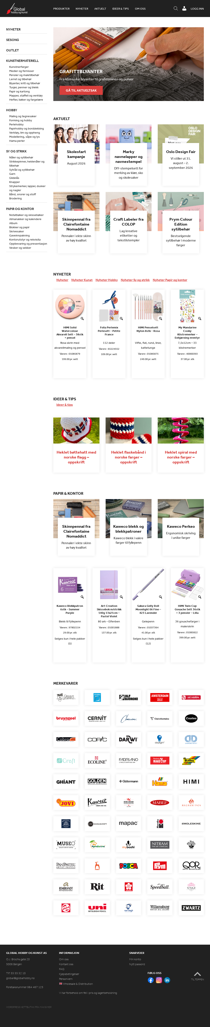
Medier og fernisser (21, 71)
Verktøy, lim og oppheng (24, 132)
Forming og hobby (20, 120)
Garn (12, 174)
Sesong (12, 40)
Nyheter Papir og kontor (170, 280)
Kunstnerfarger (19, 67)
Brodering (15, 198)
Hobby (11, 110)
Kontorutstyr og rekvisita (25, 239)
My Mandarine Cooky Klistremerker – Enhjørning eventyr (187, 332)
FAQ (61, 969)
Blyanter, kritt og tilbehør (24, 83)
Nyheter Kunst (81, 280)
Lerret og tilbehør (20, 79)
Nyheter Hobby (107, 280)
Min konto (135, 959)
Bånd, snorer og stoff (22, 194)
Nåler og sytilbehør (21, 157)
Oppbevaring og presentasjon (28, 243)
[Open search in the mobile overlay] (176, 8)
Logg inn (197, 8)
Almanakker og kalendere (25, 219)
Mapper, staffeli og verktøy (26, 95)
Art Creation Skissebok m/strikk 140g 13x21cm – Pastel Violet (109, 611)
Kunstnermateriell (22, 61)
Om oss (140, 8)
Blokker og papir (19, 227)
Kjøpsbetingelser (69, 974)
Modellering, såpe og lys (24, 136)
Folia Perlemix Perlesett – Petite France (109, 331)
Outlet (12, 50)
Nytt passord (137, 964)
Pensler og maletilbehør (24, 75)
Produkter (61, 8)
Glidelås (14, 178)
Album (13, 223)
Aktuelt (100, 8)
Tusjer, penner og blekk (24, 87)
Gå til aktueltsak (81, 90)
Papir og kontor (20, 209)
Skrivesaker (16, 231)
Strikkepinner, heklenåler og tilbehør (27, 163)
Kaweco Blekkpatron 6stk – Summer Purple (70, 609)
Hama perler (17, 141)
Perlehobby (16, 124)
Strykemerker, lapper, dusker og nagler (27, 188)
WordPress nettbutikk (20, 1007)
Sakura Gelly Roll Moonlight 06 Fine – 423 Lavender (148, 609)
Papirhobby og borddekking (26, 128)
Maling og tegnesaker (23, 116)
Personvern (65, 979)
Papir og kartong (19, 91)
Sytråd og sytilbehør (22, 169)
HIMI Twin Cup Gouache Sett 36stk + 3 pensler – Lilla (187, 609)
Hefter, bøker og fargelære (26, 99)
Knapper (14, 182)
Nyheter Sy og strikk (135, 280)
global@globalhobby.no (20, 978)
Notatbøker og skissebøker (26, 215)
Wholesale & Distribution (77, 984)
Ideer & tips (120, 8)
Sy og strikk (16, 151)
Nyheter (82, 8)
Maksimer (45, 1007)
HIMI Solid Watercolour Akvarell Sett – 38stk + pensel (69, 332)
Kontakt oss (66, 964)
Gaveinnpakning (19, 235)
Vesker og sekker (20, 248)
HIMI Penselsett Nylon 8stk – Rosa (148, 329)
